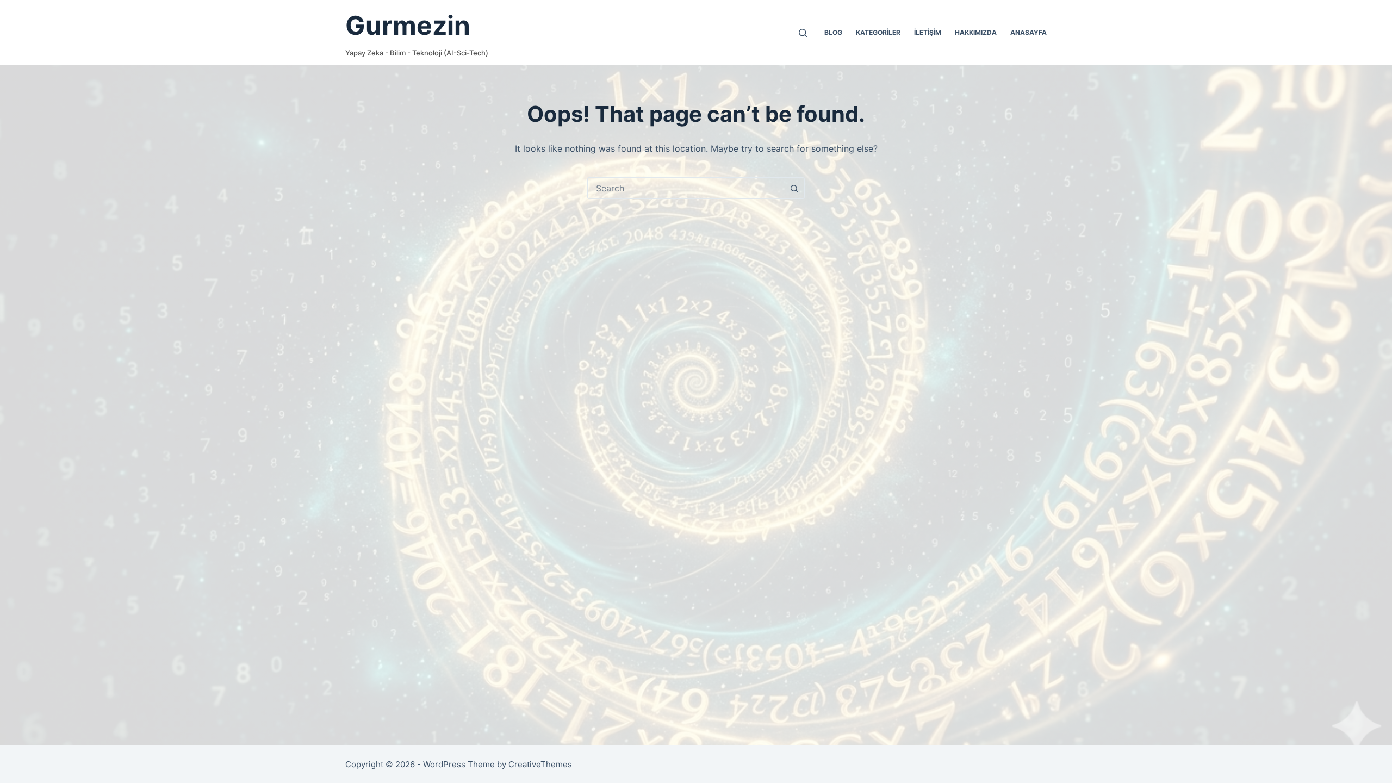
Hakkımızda (976, 32)
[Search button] (794, 188)
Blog (833, 32)
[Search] (803, 33)
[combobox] (686, 188)
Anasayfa (1028, 32)
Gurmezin (407, 25)
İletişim (927, 32)
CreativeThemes (540, 764)
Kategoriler (878, 32)
